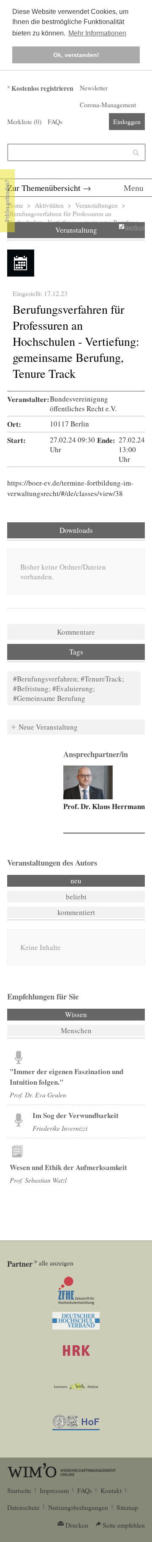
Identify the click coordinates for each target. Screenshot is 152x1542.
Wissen (99, 1014)
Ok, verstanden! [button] (76, 55)
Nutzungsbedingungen (78, 1507)
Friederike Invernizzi (60, 1128)
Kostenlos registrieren (42, 88)
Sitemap (127, 1507)
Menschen (76, 1030)
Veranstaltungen (96, 205)
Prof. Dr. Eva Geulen (38, 1094)
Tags (76, 652)
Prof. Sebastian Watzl (38, 1180)
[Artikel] (18, 1057)
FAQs (55, 121)
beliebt (76, 896)
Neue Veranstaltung (48, 727)
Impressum (54, 1490)
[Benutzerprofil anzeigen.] (88, 782)
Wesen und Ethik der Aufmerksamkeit (68, 1167)
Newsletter (94, 88)
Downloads (76, 530)
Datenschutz (23, 1507)
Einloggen (127, 121)
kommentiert (76, 912)
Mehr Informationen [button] (97, 33)
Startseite (19, 1490)
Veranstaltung (76, 230)
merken (135, 227)
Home (15, 205)
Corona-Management (108, 104)
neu (76, 880)
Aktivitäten (49, 205)
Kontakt (111, 1490)
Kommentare (76, 632)
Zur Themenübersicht (44, 187)
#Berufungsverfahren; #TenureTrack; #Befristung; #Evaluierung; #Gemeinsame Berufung (68, 688)
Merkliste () (24, 121)
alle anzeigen (56, 1263)
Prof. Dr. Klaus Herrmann (104, 806)
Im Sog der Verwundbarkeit (76, 1115)
